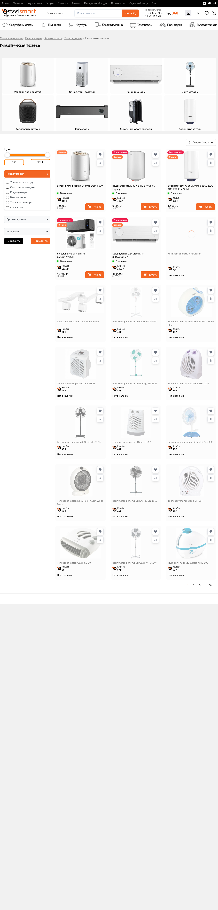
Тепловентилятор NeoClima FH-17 (131, 442)
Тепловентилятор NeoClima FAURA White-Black (80, 502)
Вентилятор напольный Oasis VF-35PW (134, 321)
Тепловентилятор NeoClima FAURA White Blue (191, 323)
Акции (5, 3)
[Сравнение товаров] (198, 13)
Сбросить (14, 241)
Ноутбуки (81, 25)
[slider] (7, 155)
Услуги (50, 3)
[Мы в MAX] (204, 3)
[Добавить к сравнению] (100, 162)
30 (210, 585)
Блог (154, 3)
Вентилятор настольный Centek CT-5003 (190, 442)
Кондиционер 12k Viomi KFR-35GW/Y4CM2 (128, 255)
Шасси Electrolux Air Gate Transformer (78, 321)
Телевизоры (144, 25)
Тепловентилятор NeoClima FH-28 (76, 383)
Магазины (18, 3)
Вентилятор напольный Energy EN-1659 (134, 383)
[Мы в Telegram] (214, 3)
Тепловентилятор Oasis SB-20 (74, 562)
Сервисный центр (138, 3)
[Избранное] (207, 13)
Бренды (76, 3)
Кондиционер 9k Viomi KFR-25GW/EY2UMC (72, 255)
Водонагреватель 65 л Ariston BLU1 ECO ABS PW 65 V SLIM (190, 187)
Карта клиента (35, 3)
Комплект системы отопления (184, 253)
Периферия (174, 25)
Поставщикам (118, 3)
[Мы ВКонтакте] (209, 3)
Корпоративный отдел (95, 3)
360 (175, 13)
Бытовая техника (207, 25)
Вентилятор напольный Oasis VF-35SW (134, 562)
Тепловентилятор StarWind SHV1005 (188, 383)
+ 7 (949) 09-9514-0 (153, 16)
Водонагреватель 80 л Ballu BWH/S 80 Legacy (133, 187)
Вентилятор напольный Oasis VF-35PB (78, 442)
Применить (41, 241)
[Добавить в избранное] (100, 154)
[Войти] (188, 13)
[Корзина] (214, 13)
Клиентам (63, 3)
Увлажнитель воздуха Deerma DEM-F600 (80, 185)
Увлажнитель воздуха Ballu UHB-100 (188, 562)
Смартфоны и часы (21, 25)
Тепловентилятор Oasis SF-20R (185, 500)
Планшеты (54, 25)
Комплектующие (112, 25)
